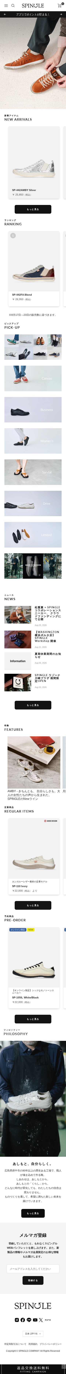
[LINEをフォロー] (29, 1319)
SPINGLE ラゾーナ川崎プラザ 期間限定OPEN (47, 678)
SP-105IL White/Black (25, 997)
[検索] (13, 5)
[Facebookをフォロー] (23, 1319)
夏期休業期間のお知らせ (48, 655)
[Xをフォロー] (41, 1319)
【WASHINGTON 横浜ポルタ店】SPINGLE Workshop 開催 (47, 636)
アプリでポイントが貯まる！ (33, 14)
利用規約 (33, 1344)
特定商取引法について (15, 1344)
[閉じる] (64, 1366)
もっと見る (33, 209)
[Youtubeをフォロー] (35, 1319)
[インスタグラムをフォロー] (17, 1319)
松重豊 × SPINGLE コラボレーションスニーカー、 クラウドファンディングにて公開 (48, 613)
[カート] (60, 5)
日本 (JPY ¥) (31, 1333)
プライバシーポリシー (51, 1344)
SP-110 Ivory (19, 886)
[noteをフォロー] (47, 1319)
